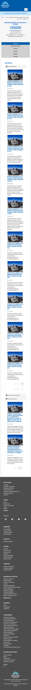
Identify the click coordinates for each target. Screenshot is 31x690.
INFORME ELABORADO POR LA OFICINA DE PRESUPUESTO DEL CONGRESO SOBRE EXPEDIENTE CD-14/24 (15, 116)
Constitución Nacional (8, 490)
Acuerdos (5, 584)
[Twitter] (19, 519)
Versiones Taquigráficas (8, 555)
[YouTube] (5, 519)
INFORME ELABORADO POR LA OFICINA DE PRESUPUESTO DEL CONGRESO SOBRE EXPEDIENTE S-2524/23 (15, 179)
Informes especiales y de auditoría (10, 640)
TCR (4, 666)
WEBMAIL (6, 664)
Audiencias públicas (8, 643)
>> (22, 389)
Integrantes (15, 54)
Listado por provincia (8, 532)
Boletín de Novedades (8, 557)
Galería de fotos (7, 504)
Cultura (5, 605)
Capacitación (6, 608)
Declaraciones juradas (8, 632)
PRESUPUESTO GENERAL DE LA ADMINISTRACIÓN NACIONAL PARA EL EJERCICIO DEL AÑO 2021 (15, 306)
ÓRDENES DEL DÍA (7, 598)
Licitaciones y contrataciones (9, 624)
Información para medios (9, 505)
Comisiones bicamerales (8, 568)
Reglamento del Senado (8, 493)
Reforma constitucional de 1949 (10, 594)
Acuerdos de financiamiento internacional (9, 634)
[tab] (15, 66)
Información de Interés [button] (14, 395)
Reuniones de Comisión (15, 46)
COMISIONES (24, 13)
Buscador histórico (7, 534)
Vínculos (15, 51)
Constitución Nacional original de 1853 (11, 491)
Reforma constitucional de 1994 (10, 595)
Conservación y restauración (9, 660)
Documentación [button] (12, 66)
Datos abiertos (6, 642)
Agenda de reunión (16, 27)
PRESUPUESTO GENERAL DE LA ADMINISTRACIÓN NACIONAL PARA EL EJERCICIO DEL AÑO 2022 (15, 275)
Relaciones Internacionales (9, 582)
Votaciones (6, 549)
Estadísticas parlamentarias (9, 585)
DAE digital (6, 554)
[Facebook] (25, 519)
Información (15, 43)
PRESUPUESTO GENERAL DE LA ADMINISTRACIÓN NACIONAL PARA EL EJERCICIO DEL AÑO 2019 (15, 366)
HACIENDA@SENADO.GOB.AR (15, 30)
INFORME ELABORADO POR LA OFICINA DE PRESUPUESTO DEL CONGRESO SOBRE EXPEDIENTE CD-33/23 (15, 84)
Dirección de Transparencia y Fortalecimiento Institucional (10, 618)
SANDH (5, 656)
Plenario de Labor (7, 550)
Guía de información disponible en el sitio (12, 647)
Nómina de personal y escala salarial (11, 629)
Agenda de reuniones (8, 570)
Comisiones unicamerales (9, 566)
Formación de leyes (7, 580)
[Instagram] (12, 519)
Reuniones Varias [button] (12, 399)
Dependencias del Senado (9, 488)
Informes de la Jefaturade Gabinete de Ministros (9, 591)
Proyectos (16, 48)
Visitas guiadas (7, 607)
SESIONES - (18, 13)
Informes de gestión (8, 638)
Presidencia (6, 485)
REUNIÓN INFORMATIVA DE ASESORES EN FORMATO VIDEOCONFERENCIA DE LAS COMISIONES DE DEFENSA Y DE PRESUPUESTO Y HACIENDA (15, 449)
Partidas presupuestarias (9, 627)
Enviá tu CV (6, 495)
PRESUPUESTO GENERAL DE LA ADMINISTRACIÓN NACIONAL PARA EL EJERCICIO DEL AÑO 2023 (15, 245)
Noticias (5, 502)
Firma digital (6, 645)
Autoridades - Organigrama (9, 486)
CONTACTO (6, 510)
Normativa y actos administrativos (11, 622)
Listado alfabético (7, 529)
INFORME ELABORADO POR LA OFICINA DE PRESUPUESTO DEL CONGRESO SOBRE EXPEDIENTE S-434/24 (15, 211)
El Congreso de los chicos (9, 661)
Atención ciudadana (8, 655)
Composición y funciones (9, 579)
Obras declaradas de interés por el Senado (12, 587)
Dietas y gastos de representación (10, 630)
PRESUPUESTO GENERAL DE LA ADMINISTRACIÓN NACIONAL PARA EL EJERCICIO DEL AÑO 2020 (15, 336)
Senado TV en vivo (7, 559)
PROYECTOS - (13, 13)
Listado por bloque (7, 530)
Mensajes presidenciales (8, 589)
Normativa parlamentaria (9, 620)
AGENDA (5, 508)
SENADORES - (7, 13)
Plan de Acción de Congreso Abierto (11, 637)
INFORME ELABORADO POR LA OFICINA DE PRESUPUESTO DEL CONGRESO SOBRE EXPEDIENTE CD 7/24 (15, 149)
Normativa (15, 56)
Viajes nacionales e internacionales (11, 625)
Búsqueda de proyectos (8, 541)
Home (2, 17)
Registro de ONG (7, 658)
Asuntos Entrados (7, 552)
